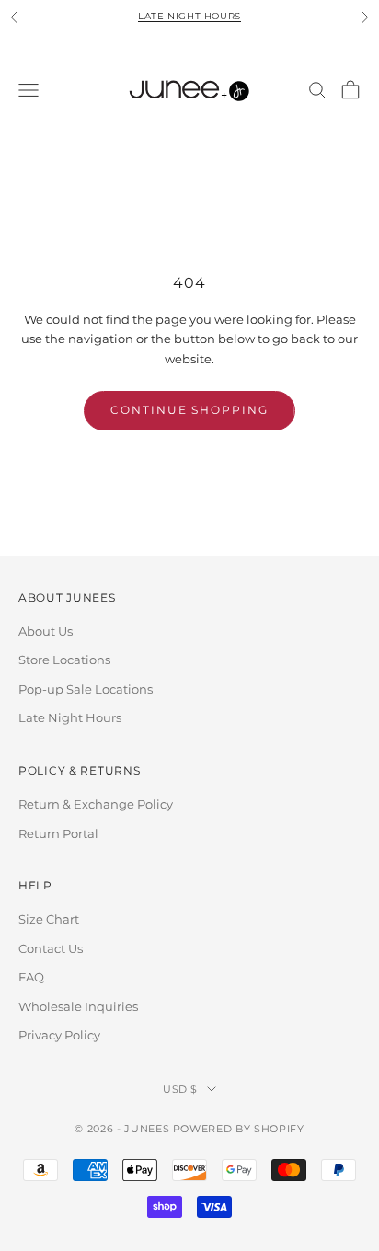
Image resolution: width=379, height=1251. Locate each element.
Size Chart (48, 919)
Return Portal (58, 833)
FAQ (31, 977)
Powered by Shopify (238, 1128)
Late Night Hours (189, 16)
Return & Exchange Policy (95, 804)
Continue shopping (189, 410)
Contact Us (50, 948)
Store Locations (64, 659)
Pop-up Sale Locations (85, 689)
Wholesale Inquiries (78, 1006)
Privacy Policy (59, 1034)
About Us (45, 631)
